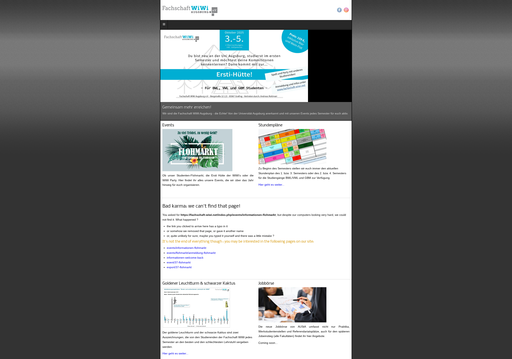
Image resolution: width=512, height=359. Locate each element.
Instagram (506, 10)
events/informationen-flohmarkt (26, 233)
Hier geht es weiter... (276, 175)
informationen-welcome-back (25, 243)
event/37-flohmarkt (19, 248)
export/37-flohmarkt (19, 253)
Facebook (499, 10)
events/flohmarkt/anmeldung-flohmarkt (31, 238)
